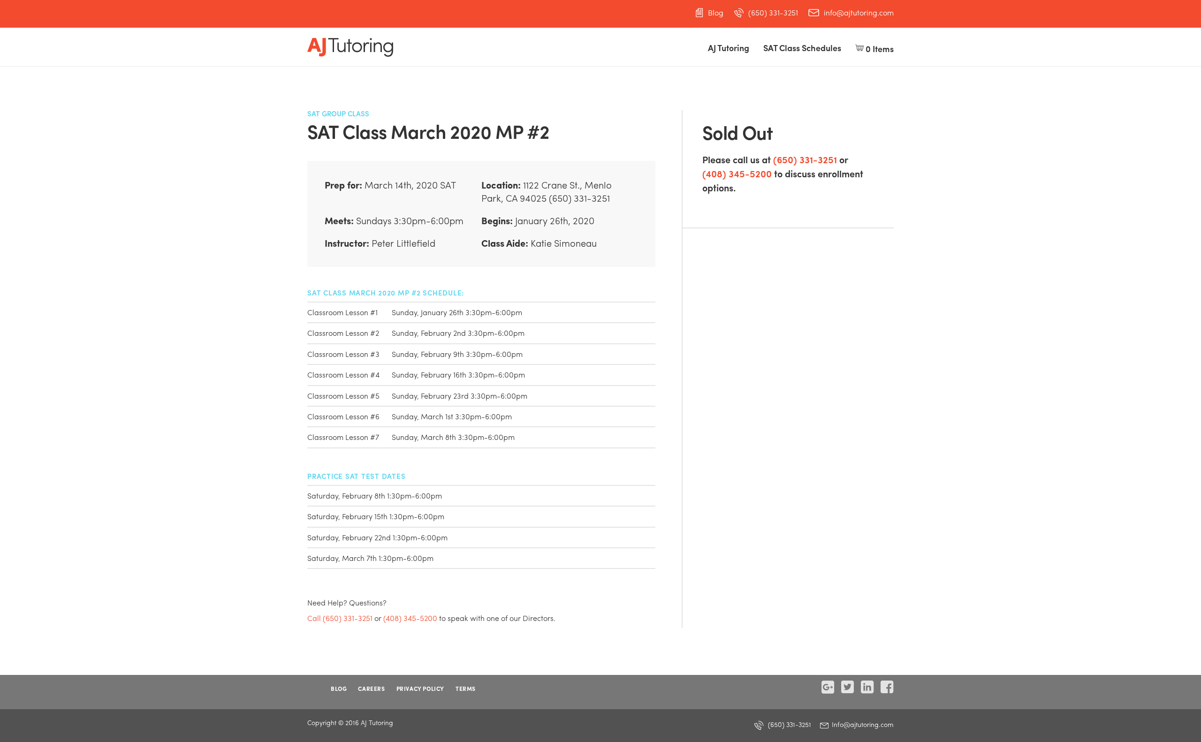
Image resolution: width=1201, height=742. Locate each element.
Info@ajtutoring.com (862, 724)
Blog (715, 13)
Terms (466, 688)
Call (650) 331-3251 (339, 618)
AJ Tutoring (728, 47)
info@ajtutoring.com (859, 13)
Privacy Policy (420, 688)
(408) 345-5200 (737, 173)
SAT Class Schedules (802, 47)
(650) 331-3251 (773, 13)
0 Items (879, 48)
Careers (371, 688)
